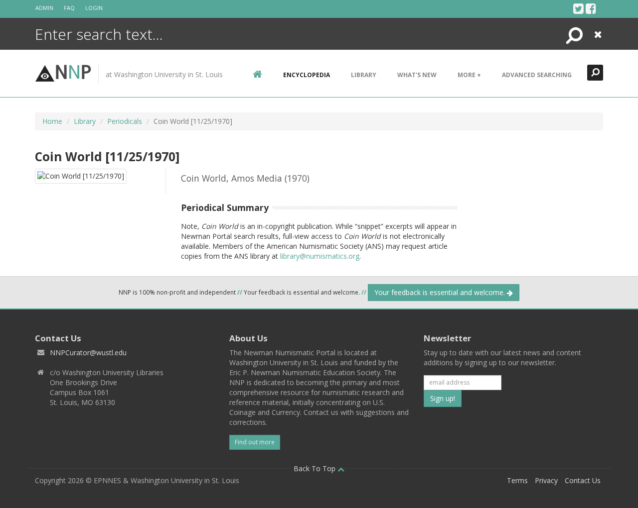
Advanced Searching (537, 75)
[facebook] (591, 8)
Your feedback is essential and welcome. (440, 292)
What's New (417, 75)
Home (52, 121)
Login (94, 7)
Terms (517, 480)
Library (363, 75)
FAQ (69, 7)
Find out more (255, 442)
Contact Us (583, 480)
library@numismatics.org (319, 256)
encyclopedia (306, 75)
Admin (44, 7)
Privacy (546, 480)
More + (469, 75)
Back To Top (315, 468)
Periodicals (124, 121)
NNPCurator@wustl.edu (88, 352)
